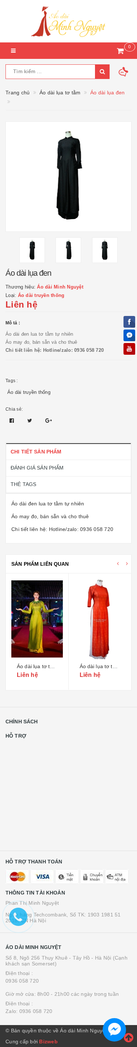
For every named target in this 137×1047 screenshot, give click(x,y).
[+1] (48, 420)
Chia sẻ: (14, 409)
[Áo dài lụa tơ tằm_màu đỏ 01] (100, 619)
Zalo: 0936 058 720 (29, 1011)
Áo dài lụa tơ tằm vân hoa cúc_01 (56, 666)
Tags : (11, 380)
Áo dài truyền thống (28, 392)
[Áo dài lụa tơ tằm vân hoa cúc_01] (37, 619)
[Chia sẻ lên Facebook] (12, 420)
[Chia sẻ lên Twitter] (30, 420)
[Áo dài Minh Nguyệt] (68, 21)
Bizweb (48, 1041)
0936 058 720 (22, 981)
